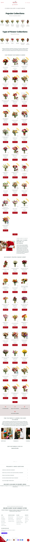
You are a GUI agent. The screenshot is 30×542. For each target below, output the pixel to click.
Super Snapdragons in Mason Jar (15, 358)
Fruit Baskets (3, 519)
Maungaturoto (2, 485)
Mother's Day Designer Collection (5, 208)
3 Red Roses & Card (5, 269)
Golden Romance (15, 287)
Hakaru (28, 485)
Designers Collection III (15, 340)
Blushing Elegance (15, 120)
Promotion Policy (19, 521)
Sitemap (26, 521)
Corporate (3, 524)
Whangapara (22, 485)
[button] (28, 540)
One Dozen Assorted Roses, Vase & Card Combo (24, 287)
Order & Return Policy (19, 516)
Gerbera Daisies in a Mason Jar (24, 323)
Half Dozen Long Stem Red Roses (5, 155)
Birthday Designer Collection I (24, 120)
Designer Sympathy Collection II (15, 190)
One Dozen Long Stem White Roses (15, 269)
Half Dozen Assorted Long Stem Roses (24, 137)
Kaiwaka (18, 485)
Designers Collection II (15, 67)
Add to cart (6, 71)
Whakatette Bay (15, 486)
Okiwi (13, 485)
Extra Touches (3, 522)
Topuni (26, 485)
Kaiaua (16, 485)
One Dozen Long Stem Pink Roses (5, 358)
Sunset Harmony (5, 67)
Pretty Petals (15, 208)
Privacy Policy (18, 524)
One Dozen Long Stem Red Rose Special (24, 269)
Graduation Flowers (11, 521)
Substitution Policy (19, 518)
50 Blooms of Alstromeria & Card (5, 287)
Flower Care (27, 519)
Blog (25, 522)
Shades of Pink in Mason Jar (5, 323)
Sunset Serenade (24, 376)
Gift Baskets (3, 518)
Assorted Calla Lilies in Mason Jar (5, 305)
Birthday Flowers (10, 516)
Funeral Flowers (10, 518)
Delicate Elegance (6, 376)
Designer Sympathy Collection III (24, 67)
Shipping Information (19, 522)
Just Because (24, 173)
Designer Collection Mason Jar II (15, 173)
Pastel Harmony (24, 101)
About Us (26, 518)
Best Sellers (3, 521)
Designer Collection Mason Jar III (15, 155)
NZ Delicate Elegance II (24, 208)
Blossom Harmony (24, 155)
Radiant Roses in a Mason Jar (15, 305)
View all (15, 234)
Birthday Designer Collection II (6, 226)
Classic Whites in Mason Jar (5, 173)
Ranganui (6, 485)
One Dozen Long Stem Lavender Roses (24, 305)
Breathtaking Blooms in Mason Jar (5, 101)
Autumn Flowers (3, 525)
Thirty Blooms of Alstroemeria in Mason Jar (5, 119)
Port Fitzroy (10, 485)
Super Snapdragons (15, 323)
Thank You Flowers (11, 519)
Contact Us (26, 516)
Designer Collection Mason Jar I (15, 101)
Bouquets (2, 516)
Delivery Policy (18, 519)
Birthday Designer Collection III (24, 340)
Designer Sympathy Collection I (5, 137)
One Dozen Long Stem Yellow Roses (24, 358)
